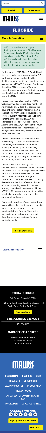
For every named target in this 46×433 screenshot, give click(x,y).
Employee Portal (31, 403)
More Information (13, 249)
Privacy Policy (23, 391)
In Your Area (34, 386)
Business (27, 376)
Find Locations (23, 312)
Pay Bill (11, 10)
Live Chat (35, 427)
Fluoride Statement (23, 231)
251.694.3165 (23, 324)
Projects (14, 381)
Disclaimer (11, 403)
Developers (30, 381)
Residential (11, 376)
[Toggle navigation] (41, 19)
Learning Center (14, 386)
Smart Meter (34, 10)
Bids (38, 376)
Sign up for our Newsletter (23, 420)
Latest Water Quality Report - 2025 (23, 397)
